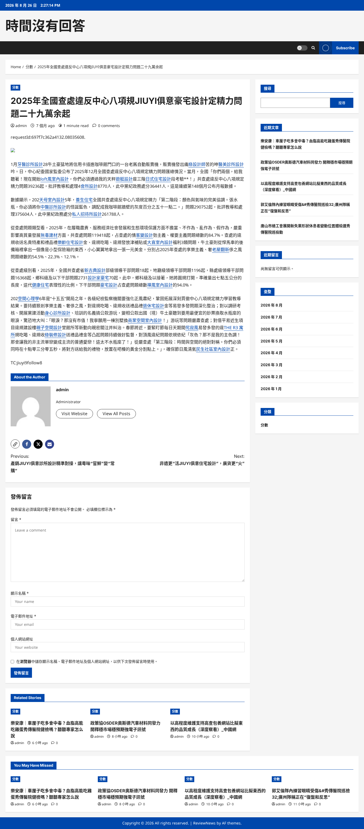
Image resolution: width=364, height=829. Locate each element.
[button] (15, 443)
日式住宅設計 (158, 179)
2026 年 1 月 (271, 388)
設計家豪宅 (98, 278)
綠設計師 (196, 164)
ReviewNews (204, 823)
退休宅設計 (153, 306)
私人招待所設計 (87, 214)
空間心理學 (28, 298)
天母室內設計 (52, 200)
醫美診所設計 (231, 164)
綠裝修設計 (55, 335)
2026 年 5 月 (271, 341)
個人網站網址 (22, 639)
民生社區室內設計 (213, 349)
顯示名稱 (20, 593)
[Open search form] (313, 48)
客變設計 (144, 235)
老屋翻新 (220, 249)
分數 (15, 87)
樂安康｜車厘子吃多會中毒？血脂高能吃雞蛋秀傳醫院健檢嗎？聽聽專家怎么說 (47, 729)
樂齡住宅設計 (70, 242)
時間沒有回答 (45, 26)
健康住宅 (40, 285)
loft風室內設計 (55, 179)
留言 (16, 519)
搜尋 (267, 88)
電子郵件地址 (23, 616)
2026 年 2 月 (271, 376)
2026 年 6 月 (271, 329)
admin (21, 125)
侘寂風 (191, 327)
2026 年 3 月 (271, 364)
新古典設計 (95, 270)
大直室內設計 (160, 242)
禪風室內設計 (160, 285)
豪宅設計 (108, 285)
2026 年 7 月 (271, 317)
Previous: (63, 463)
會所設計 (89, 186)
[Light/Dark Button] (302, 48)
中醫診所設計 (53, 207)
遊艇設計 (124, 179)
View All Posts (116, 413)
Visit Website (74, 413)
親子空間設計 (49, 327)
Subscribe (345, 48)
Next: (202, 460)
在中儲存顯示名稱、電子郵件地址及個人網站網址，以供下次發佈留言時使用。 (87, 661)
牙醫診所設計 (30, 164)
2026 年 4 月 (271, 352)
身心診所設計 (57, 313)
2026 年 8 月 (271, 305)
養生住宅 (84, 200)
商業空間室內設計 (145, 320)
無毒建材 (49, 235)
